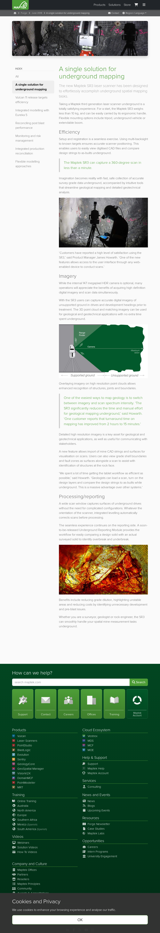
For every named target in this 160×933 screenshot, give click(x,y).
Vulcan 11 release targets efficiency (31, 99)
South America (32, 829)
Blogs (91, 806)
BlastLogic (23, 750)
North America (26, 810)
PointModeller (26, 783)
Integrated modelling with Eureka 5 (32, 112)
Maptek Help (96, 768)
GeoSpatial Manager (30, 769)
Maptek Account (98, 773)
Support (93, 764)
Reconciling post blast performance (29, 125)
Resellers (23, 879)
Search (140, 682)
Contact (115, 13)
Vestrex (92, 736)
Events (105, 795)
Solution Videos (27, 847)
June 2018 (37, 13)
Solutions (114, 5)
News (87, 795)
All (17, 76)
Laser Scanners (27, 741)
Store (127, 5)
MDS (91, 741)
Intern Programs (98, 851)
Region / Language (135, 13)
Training (18, 795)
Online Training (26, 801)
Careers (93, 847)
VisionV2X (24, 773)
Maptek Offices (27, 870)
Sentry (21, 759)
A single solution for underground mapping (31, 86)
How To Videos (27, 852)
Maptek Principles (28, 884)
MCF (90, 745)
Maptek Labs (96, 833)
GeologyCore (26, 764)
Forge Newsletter (99, 824)
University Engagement (102, 856)
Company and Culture (29, 864)
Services (89, 780)
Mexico (27, 824)
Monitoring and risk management (28, 138)
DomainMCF (25, 778)
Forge (24, 13)
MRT (20, 787)
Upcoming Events (99, 810)
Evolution (23, 755)
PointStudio (24, 745)
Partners (22, 874)
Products (99, 5)
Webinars (23, 843)
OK (80, 920)
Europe (22, 815)
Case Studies (96, 829)
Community (24, 888)
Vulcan (21, 736)
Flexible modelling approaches (27, 163)
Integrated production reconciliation (29, 151)
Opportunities (93, 841)
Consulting (94, 787)
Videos (17, 836)
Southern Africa (27, 820)
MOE (91, 750)
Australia (22, 806)
